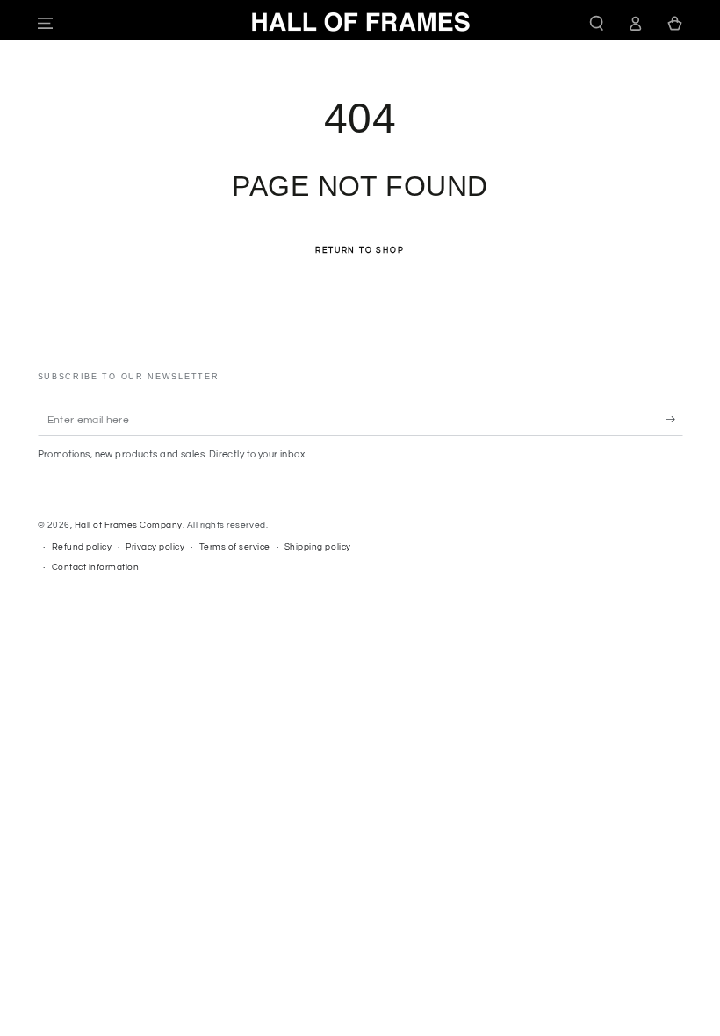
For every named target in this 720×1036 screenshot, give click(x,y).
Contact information (96, 567)
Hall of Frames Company (129, 525)
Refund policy (82, 547)
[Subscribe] (674, 419)
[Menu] (45, 23)
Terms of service (234, 547)
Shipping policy (317, 547)
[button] (597, 23)
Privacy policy (155, 547)
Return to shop (359, 251)
